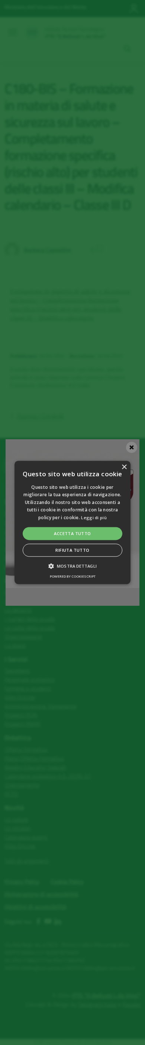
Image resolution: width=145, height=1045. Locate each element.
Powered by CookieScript (73, 576)
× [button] (124, 467)
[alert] (72, 522)
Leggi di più (94, 517)
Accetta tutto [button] (72, 533)
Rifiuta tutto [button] (72, 550)
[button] (72, 522)
